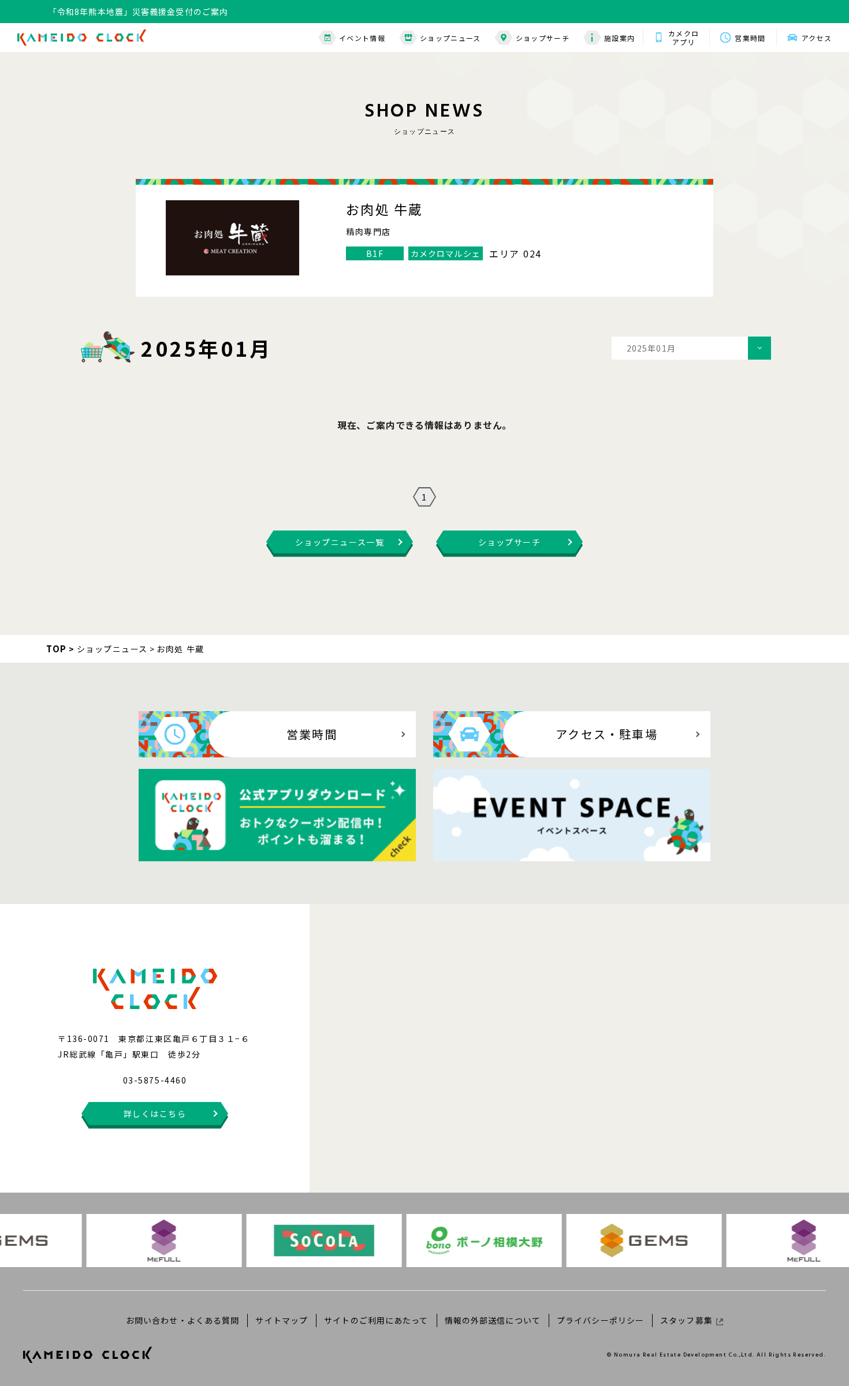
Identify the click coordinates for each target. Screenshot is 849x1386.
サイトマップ (281, 1320)
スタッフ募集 (686, 1320)
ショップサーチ (542, 38)
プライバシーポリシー (600, 1320)
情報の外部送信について (493, 1320)
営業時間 (750, 38)
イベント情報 (362, 38)
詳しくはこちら (155, 1113)
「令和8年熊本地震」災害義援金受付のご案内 (138, 11)
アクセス (817, 38)
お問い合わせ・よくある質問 (183, 1320)
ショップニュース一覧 (339, 542)
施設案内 (619, 38)
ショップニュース (450, 38)
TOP (56, 648)
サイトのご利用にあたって (376, 1320)
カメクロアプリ (683, 37)
